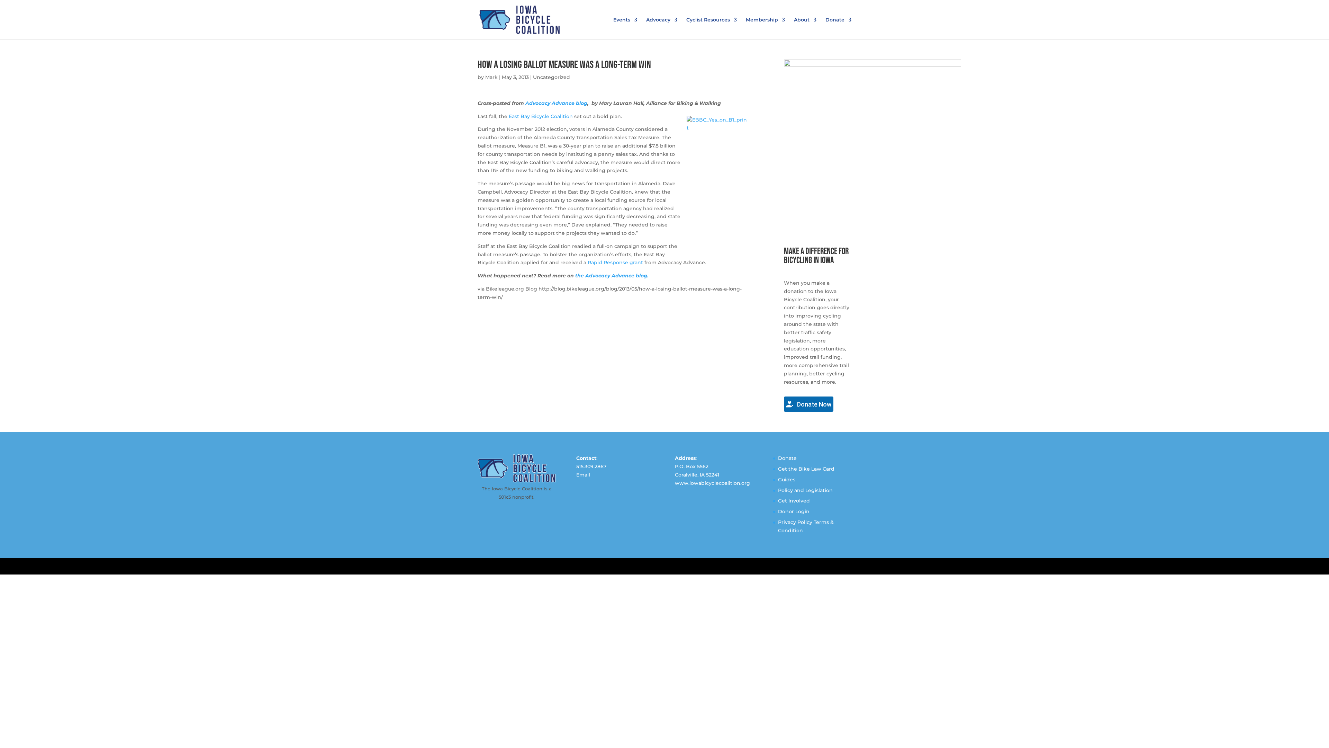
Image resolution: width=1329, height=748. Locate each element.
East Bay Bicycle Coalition (541, 116)
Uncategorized (551, 77)
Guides (786, 480)
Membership (762, 20)
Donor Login (794, 511)
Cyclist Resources (708, 20)
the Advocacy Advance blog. (612, 276)
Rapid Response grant (615, 262)
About (802, 20)
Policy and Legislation (805, 490)
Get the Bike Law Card (806, 469)
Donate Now (813, 404)
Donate (834, 20)
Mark (491, 77)
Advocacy (658, 20)
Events (621, 20)
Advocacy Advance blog (556, 103)
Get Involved (794, 501)
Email (583, 475)
